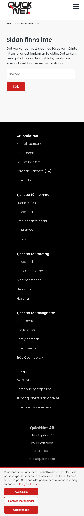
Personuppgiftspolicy (34, 389)
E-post (22, 239)
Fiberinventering (30, 348)
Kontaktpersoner (30, 143)
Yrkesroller (25, 180)
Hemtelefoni (26, 202)
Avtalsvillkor (26, 380)
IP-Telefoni (25, 230)
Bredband (25, 212)
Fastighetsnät (28, 339)
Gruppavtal (26, 320)
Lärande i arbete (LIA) (34, 171)
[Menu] (76, 6)
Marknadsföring (29, 280)
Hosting (23, 298)
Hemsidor (24, 289)
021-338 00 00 (42, 451)
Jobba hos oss (29, 162)
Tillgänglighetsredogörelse (38, 398)
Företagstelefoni (30, 271)
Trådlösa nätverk (30, 357)
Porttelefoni (26, 330)
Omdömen (25, 152)
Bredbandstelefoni (32, 221)
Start (10, 23)
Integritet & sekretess (34, 407)
